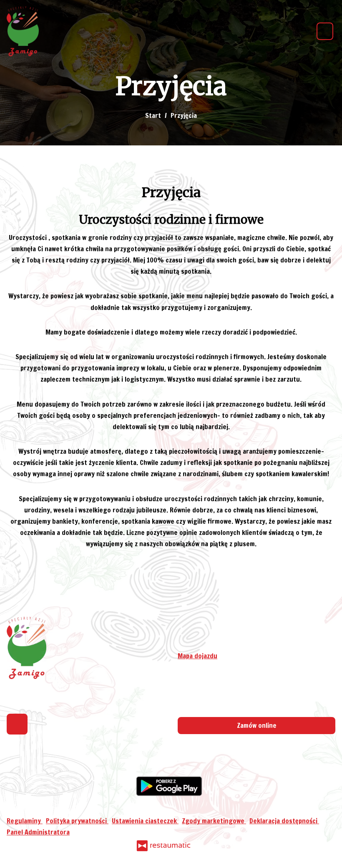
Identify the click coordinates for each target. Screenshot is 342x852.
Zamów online (257, 725)
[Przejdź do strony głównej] (23, 31)
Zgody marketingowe (214, 820)
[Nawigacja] (325, 31)
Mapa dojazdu (197, 655)
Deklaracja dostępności (284, 820)
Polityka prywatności (77, 820)
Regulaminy (25, 820)
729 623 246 (221, 633)
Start (153, 115)
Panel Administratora (38, 832)
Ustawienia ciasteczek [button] (145, 820)
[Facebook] (17, 724)
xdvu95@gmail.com (226, 644)
